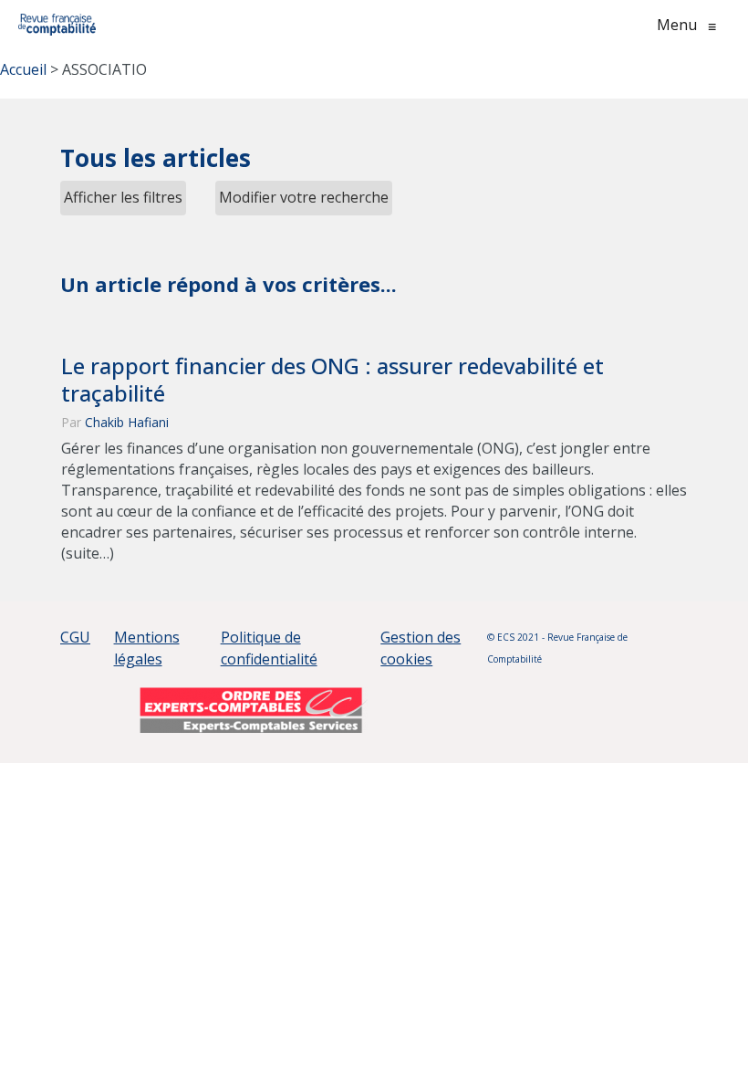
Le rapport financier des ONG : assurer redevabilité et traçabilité (332, 379)
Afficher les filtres (123, 197)
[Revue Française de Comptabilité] (57, 24)
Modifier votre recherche (304, 197)
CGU (75, 637)
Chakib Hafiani (127, 422)
